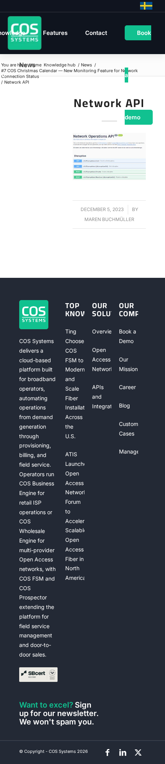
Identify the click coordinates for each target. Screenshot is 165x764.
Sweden (146, 6)
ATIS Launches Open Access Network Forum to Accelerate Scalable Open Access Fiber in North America (74, 516)
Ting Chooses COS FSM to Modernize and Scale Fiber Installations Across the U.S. (74, 383)
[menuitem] (55, 33)
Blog (124, 405)
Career (127, 387)
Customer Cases (128, 429)
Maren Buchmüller (109, 219)
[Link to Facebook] (107, 752)
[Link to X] (138, 752)
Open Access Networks (101, 359)
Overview (101, 331)
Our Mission (128, 364)
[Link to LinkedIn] (122, 752)
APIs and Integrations (101, 396)
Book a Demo (127, 336)
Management (128, 451)
